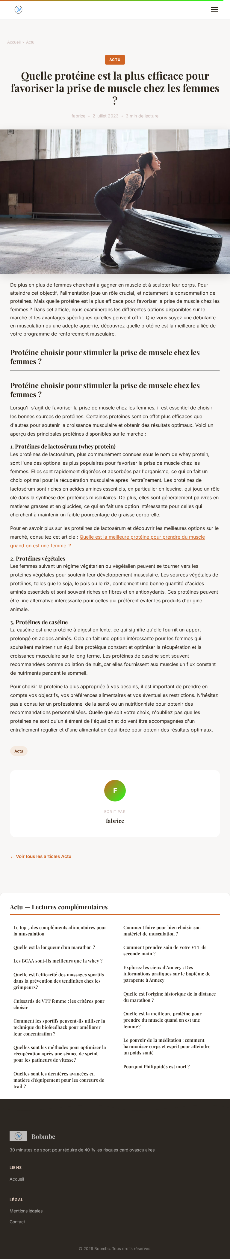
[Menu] (214, 9)
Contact (17, 1221)
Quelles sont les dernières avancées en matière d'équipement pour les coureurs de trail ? (58, 1080)
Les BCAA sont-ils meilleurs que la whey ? (57, 961)
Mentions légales (26, 1210)
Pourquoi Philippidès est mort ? (156, 1066)
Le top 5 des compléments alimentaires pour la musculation (59, 930)
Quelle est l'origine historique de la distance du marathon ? (169, 997)
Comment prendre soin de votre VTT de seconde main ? (165, 950)
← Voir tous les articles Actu (40, 856)
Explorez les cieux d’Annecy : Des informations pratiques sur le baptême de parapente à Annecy (167, 973)
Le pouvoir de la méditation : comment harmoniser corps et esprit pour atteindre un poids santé (167, 1046)
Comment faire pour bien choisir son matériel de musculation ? (162, 930)
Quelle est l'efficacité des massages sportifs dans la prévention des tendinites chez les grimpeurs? (58, 981)
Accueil (14, 42)
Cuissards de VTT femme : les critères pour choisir (59, 1004)
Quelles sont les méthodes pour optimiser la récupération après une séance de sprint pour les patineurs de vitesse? (59, 1053)
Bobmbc (43, 1136)
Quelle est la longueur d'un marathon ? (54, 947)
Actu (30, 42)
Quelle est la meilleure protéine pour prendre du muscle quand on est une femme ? (162, 1020)
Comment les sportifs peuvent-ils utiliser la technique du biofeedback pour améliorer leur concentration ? (59, 1027)
